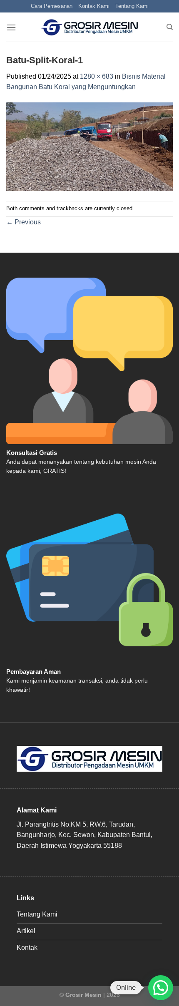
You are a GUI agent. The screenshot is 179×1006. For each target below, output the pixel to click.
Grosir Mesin (83, 994)
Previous (23, 222)
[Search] (170, 27)
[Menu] (11, 27)
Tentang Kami (132, 6)
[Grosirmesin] (90, 27)
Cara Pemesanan (51, 6)
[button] (160, 987)
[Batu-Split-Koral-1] (89, 146)
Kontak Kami (93, 6)
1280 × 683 (96, 76)
